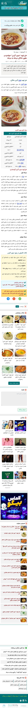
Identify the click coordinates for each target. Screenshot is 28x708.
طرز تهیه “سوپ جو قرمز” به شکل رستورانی (7, 360)
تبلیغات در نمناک (6, 696)
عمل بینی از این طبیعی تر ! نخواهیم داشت (8, 433)
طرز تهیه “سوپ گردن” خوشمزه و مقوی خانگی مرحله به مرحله (15, 56)
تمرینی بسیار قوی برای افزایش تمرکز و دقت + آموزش (14, 651)
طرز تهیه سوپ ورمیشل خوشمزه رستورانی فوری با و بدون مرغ (20, 344)
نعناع (22, 163)
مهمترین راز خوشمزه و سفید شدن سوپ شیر (7, 326)
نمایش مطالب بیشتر (14, 383)
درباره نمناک (15, 696)
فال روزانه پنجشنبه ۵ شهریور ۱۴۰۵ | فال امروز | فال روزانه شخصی (13, 285)
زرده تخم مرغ (20, 150)
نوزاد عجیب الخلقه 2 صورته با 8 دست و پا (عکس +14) (20, 449)
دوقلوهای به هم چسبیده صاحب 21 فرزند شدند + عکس (8, 449)
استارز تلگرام (23, 685)
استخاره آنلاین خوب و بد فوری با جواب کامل (14, 291)
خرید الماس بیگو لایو (19, 282)
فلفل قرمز (22, 160)
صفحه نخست (23, 696)
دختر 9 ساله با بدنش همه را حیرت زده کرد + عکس (20, 466)
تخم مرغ (19, 203)
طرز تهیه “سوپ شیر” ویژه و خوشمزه (7, 343)
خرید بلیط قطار (22, 689)
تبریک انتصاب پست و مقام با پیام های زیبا (17, 655)
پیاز (23, 177)
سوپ (19, 80)
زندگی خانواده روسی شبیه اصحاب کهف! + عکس (7, 466)
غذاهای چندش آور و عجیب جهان (20, 482)
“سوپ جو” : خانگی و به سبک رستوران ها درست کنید (20, 327)
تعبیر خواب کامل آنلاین (20, 681)
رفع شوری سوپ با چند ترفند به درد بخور (20, 359)
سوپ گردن (24, 84)
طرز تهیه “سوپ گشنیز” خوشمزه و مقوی (7, 376)
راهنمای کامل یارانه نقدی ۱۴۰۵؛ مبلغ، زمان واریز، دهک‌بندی (13, 294)
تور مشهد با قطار (14, 685)
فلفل (20, 166)
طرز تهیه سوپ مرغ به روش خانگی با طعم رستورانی (20, 377)
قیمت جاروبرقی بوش (8, 681)
